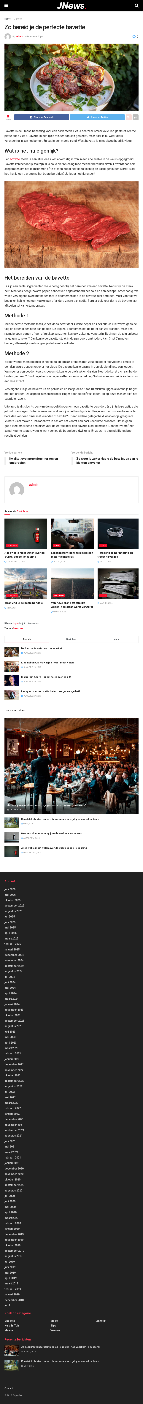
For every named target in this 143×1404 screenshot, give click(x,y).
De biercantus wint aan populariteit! (42, 648)
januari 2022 (12, 1113)
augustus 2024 (13, 971)
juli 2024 (9, 976)
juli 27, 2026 (15, 810)
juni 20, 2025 (59, 562)
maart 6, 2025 (59, 612)
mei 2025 (10, 927)
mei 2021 (10, 1146)
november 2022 (13, 1070)
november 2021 (13, 1124)
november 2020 (13, 1173)
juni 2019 (9, 1267)
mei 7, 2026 (28, 824)
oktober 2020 (12, 1179)
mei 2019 (10, 1272)
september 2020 (14, 1184)
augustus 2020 (13, 1190)
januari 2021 (12, 1162)
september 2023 (14, 1020)
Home (7, 19)
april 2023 (10, 1042)
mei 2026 (10, 894)
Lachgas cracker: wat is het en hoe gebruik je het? (50, 691)
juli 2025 (9, 916)
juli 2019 (9, 1261)
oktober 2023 (12, 1015)
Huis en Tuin (12, 1325)
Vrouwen (55, 1330)
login (16, 623)
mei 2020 (10, 1206)
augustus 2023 (13, 1026)
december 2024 (14, 954)
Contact (8, 1388)
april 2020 (10, 1212)
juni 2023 (9, 1031)
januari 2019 (12, 1294)
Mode (54, 1320)
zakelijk (101, 1320)
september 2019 (14, 1250)
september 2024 (14, 965)
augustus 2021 (13, 1135)
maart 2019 (11, 1283)
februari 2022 (12, 1108)
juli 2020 (9, 1195)
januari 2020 (12, 1228)
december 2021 (14, 1119)
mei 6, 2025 (11, 608)
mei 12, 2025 (105, 562)
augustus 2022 (13, 1086)
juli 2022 (9, 1091)
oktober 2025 (12, 900)
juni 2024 (9, 982)
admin (19, 36)
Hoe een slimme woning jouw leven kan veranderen (51, 833)
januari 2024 (12, 1004)
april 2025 (10, 932)
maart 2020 (11, 1217)
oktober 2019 (12, 1245)
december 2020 (14, 1168)
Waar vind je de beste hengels (23, 603)
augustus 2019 (13, 1256)
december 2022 (14, 1064)
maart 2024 (11, 998)
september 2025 (14, 905)
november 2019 (13, 1239)
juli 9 (7, 1305)
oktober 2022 (12, 1075)
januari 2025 (12, 949)
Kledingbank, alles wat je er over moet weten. (47, 662)
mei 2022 (10, 1097)
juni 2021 (9, 1141)
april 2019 (10, 1278)
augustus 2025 (13, 911)
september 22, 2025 (15, 562)
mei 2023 (10, 1037)
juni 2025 (9, 922)
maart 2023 (11, 1048)
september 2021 (14, 1130)
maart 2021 (11, 1152)
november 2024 (13, 960)
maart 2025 (11, 938)
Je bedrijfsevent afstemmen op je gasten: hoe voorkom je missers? (47, 805)
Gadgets (9, 1320)
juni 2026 (9, 889)
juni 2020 (9, 1201)
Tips (40, 36)
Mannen (18, 19)
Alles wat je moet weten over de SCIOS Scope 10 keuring (54, 848)
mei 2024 (10, 987)
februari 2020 (12, 1223)
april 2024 (10, 993)
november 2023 (13, 1009)
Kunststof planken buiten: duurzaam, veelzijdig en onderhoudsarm (60, 819)
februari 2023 (12, 1053)
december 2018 (14, 1300)
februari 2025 (12, 943)
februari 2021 (12, 1157)
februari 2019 (12, 1289)
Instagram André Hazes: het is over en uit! (46, 677)
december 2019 (14, 1234)
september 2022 (14, 1080)
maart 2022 (11, 1102)
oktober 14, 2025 (31, 838)
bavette (15, 159)
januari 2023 (12, 1059)
